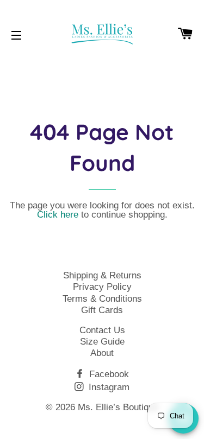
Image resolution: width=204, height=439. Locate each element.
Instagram (107, 387)
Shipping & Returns (102, 275)
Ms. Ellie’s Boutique (118, 407)
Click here (57, 214)
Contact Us (102, 330)
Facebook (107, 374)
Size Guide (102, 341)
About (102, 353)
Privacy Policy (102, 287)
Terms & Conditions (102, 299)
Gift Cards (102, 310)
